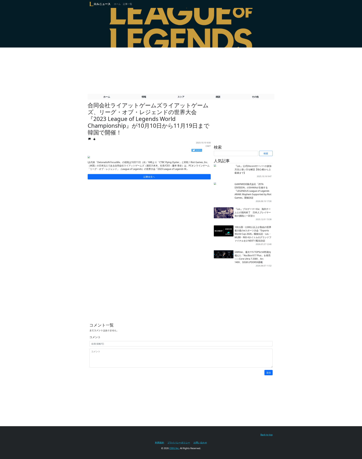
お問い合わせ (200, 442)
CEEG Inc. (174, 448)
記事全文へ (149, 176)
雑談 (218, 96)
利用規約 (159, 442)
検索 (266, 153)
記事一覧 (127, 4)
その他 (255, 96)
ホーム (117, 4)
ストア (181, 96)
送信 (268, 372)
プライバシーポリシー (178, 442)
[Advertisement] (181, 69)
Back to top (266, 434)
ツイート (199, 150)
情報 (144, 96)
